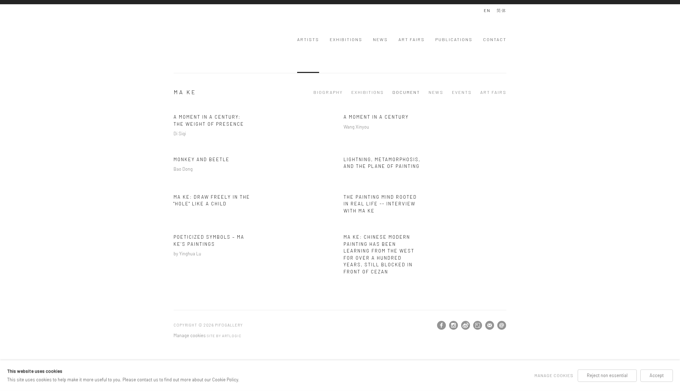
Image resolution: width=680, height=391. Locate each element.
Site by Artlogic (224, 336)
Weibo (465, 325)
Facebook (441, 325)
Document (406, 92)
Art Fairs (411, 39)
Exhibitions (346, 39)
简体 (501, 10)
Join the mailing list (489, 325)
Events (462, 92)
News (380, 39)
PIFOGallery (202, 38)
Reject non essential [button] (607, 375)
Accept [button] (657, 375)
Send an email (501, 325)
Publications (453, 39)
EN (487, 10)
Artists (308, 39)
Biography (328, 92)
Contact (494, 39)
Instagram (453, 325)
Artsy (477, 325)
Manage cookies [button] (190, 335)
